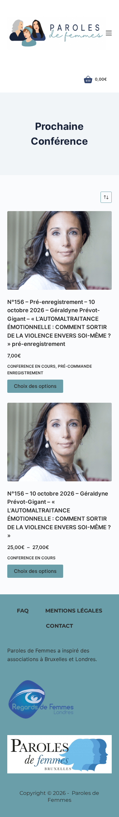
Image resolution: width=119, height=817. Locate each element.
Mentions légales (73, 611)
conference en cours (31, 366)
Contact (59, 626)
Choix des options (35, 386)
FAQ (23, 611)
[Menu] (109, 33)
